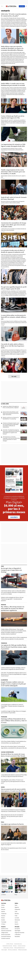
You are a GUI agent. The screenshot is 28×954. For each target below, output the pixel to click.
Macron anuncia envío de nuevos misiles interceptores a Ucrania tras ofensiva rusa (13, 790)
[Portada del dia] (14, 492)
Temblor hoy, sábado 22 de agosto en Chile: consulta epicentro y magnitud (11, 407)
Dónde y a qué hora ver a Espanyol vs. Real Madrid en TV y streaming (11, 418)
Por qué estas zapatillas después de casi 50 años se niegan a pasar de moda (13, 288)
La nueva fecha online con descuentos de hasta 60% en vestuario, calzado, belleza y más (13, 317)
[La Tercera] (7, 893)
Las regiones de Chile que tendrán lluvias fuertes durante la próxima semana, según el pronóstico (14, 647)
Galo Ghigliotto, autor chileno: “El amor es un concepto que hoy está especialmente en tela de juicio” (13, 781)
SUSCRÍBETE (14, 517)
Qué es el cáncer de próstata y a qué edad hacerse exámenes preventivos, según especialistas (11, 413)
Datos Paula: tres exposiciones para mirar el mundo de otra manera (13, 848)
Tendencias (4, 643)
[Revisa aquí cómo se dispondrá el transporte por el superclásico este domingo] (14, 580)
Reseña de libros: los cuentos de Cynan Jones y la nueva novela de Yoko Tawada (13, 755)
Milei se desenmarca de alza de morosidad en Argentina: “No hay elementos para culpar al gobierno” (12, 816)
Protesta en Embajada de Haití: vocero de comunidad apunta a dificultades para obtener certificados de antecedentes (11, 425)
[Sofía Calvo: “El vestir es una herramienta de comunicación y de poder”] (14, 36)
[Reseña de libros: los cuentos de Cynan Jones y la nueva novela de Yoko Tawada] (14, 764)
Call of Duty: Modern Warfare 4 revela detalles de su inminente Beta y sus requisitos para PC (13, 742)
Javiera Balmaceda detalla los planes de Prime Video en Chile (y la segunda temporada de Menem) (14, 775)
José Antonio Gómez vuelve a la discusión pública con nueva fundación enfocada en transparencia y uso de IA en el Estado (13, 592)
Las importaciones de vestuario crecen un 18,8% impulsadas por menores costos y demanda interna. (12, 149)
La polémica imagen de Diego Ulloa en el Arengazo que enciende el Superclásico (13, 711)
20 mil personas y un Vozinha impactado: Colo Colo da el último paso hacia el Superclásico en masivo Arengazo (11, 438)
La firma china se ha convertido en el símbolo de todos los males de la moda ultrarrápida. (13, 229)
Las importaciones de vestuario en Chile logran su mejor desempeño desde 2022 (13, 145)
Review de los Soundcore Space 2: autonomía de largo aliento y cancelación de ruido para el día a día (14, 747)
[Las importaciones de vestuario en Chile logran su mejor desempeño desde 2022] (14, 159)
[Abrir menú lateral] (2, 6)
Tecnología (4, 716)
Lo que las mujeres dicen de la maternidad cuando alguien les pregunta (13, 843)
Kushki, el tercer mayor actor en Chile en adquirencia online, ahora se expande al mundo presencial (14, 638)
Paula (2, 822)
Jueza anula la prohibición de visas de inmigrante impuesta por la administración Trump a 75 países (13, 810)
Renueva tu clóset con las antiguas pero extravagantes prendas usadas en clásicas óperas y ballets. (12, 202)
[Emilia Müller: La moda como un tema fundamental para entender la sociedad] (14, 105)
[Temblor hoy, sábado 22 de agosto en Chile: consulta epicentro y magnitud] (23, 408)
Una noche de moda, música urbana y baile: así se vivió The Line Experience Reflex (12, 346)
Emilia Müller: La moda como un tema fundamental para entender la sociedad (13, 84)
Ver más (14, 376)
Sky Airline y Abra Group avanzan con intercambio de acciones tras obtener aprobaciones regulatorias (12, 608)
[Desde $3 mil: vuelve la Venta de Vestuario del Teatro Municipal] (14, 212)
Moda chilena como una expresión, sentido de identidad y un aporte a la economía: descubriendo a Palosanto (12, 48)
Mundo (3, 787)
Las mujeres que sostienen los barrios (12, 824)
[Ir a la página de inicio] (11, 6)
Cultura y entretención (7, 752)
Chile (2, 566)
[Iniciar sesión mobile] (26, 6)
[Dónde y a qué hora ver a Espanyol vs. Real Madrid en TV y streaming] (23, 419)
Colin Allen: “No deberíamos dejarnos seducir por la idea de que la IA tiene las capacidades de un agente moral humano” (11, 432)
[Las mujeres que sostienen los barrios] (14, 833)
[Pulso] (20, 893)
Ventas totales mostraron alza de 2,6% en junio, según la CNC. (13, 176)
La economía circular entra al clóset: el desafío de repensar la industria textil (13, 251)
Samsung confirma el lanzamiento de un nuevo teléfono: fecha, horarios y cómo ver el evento (14, 720)
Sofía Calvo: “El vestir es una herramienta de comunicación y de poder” (13, 15)
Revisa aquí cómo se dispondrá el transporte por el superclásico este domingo (11, 570)
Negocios (3, 604)
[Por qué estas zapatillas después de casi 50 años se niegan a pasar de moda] (14, 305)
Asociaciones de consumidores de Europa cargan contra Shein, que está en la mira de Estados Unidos (13, 224)
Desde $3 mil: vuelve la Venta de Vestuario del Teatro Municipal (14, 198)
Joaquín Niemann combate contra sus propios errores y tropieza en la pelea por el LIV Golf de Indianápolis (13, 683)
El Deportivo (4, 680)
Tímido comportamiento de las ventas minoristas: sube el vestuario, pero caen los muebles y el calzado (13, 171)
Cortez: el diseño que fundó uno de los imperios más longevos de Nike (12, 117)
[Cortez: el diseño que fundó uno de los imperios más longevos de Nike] (14, 134)
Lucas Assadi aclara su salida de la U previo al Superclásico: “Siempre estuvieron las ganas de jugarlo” (12, 706)
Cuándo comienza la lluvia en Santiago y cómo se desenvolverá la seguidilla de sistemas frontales (13, 668)
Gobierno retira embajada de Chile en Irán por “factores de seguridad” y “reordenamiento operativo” (12, 599)
